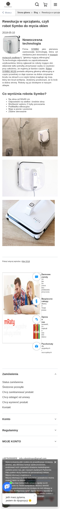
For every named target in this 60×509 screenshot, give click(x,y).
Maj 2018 (26, 261)
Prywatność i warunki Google (38, 480)
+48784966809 (9, 458)
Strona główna (23, 12)
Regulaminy (10, 430)
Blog (36, 12)
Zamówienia (10, 374)
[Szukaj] (37, 4)
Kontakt (6, 407)
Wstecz (8, 13)
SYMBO (35, 49)
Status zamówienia (12, 382)
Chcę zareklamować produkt (17, 392)
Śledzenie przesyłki (13, 387)
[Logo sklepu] (8, 5)
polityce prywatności (39, 475)
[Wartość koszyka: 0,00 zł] (45, 4)
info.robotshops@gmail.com (32, 458)
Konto (6, 419)
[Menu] (55, 4)
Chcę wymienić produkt (15, 402)
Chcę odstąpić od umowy (16, 397)
